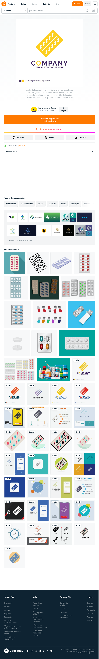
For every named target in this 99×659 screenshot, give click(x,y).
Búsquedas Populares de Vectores (37, 619)
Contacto (62, 608)
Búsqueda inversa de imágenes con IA (12, 627)
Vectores (11, 4)
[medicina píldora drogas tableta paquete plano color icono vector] (14, 440)
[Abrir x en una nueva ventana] (48, 651)
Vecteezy (7, 606)
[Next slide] (89, 204)
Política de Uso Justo (84, 653)
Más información (12, 151)
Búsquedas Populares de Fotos (37, 627)
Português (89, 610)
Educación (8, 617)
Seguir (63, 111)
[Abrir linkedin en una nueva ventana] (36, 651)
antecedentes (27, 204)
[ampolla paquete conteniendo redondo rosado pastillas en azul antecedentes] (14, 263)
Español (88, 606)
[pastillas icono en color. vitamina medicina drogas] (44, 343)
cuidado (52, 204)
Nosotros (62, 612)
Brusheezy (8, 603)
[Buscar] (87, 10)
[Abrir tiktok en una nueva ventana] (44, 651)
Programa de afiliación (37, 613)
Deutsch (88, 613)
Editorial (46, 4)
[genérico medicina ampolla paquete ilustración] (16, 288)
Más (57, 4)
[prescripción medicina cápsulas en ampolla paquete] (84, 263)
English (88, 603)
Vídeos (34, 4)
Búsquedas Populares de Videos (37, 635)
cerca (63, 204)
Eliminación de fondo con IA (10, 632)
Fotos (23, 4)
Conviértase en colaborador (65, 616)
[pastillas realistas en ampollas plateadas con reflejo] (78, 288)
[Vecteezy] (3, 3)
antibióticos (11, 204)
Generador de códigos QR (9, 638)
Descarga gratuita (49, 119)
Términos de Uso (70, 651)
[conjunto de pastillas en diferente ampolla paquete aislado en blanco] (19, 369)
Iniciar (87, 4)
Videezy (7, 610)
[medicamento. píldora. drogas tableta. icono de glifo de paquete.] (14, 557)
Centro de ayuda (63, 604)
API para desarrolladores (10, 621)
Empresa (7, 613)
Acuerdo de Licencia (37, 604)
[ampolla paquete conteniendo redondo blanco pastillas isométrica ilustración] (61, 263)
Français (88, 617)
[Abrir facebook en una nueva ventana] (28, 651)
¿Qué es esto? (22, 146)
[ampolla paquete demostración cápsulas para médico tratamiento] (38, 263)
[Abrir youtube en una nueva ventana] (51, 651)
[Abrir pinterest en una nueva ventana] (40, 651)
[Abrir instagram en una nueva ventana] (32, 651)
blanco (41, 204)
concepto (75, 204)
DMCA (34, 608)
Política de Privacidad (85, 651)
